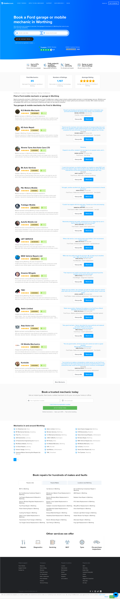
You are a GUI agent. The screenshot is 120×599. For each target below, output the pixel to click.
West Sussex (34, 93)
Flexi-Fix (18, 435)
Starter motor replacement (87, 226)
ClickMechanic (17, 93)
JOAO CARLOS (51, 437)
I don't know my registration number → (25, 43)
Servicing (52, 547)
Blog (68, 3)
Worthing (40, 93)
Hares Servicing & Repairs (85, 435)
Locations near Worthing (84, 482)
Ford (76, 115)
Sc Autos (80, 446)
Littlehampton (25, 435)
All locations (64, 578)
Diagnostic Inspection (87, 277)
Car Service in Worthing (53, 489)
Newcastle (64, 574)
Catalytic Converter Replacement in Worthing (59, 505)
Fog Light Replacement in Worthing (84, 522)
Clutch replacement (86, 115)
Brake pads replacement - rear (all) (89, 209)
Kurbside (25, 363)
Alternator (85, 580)
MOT (67, 547)
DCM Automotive (83, 432)
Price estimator (43, 578)
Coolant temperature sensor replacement (87, 370)
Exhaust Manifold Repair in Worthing (56, 512)
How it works (22, 565)
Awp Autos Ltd (27, 325)
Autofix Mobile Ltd (29, 222)
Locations (23, 93)
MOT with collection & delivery (87, 175)
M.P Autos (50, 440)
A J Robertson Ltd (21, 429)
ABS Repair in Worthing (80, 493)
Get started (114, 3)
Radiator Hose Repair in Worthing (83, 497)
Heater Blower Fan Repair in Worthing (84, 515)
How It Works (21, 3)
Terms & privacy (44, 582)
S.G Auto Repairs (20, 446)
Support (49, 3)
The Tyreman (81, 452)
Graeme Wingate (28, 273)
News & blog (43, 568)
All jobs (85, 582)
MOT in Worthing (24, 489)
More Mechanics (60, 382)
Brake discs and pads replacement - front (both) (87, 135)
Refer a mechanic (44, 576)
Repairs (23, 547)
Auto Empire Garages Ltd (85, 429)
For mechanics (43, 574)
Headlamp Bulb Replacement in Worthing (58, 515)
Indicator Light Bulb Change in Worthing (85, 512)
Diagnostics (38, 547)
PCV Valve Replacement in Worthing (84, 501)
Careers (42, 580)
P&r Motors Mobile (29, 188)
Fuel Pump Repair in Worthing (27, 505)
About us (42, 565)
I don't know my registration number (60, 404)
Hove (28, 429)
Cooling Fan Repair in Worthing (28, 512)
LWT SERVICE (27, 239)
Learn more (102, 594)
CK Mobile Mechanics (30, 344)
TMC (23, 290)
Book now (89, 119)
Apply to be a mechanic (36, 3)
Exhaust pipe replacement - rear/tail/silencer (87, 243)
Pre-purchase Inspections (97, 548)
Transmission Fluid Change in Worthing (30, 519)
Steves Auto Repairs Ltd (84, 449)
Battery (84, 576)
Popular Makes (55, 482)
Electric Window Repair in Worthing (56, 519)
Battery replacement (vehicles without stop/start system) (87, 313)
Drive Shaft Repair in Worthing (82, 508)
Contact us (21, 570)
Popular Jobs (30, 482)
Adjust (106, 596)
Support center (22, 568)
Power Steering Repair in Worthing (29, 508)
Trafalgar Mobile (28, 205)
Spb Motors (50, 449)
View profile (78, 119)
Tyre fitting (87, 155)
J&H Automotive (20, 437)
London (63, 565)
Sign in (104, 3)
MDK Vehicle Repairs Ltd (31, 256)
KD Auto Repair (27, 127)
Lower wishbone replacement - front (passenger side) (87, 296)
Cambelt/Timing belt (88, 572)
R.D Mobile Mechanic (30, 110)
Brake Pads (85, 570)
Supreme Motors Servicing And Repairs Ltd (28, 452)
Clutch (84, 574)
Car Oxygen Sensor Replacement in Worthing (32, 522)
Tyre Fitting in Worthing (53, 522)
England (28, 93)
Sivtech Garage (20, 449)
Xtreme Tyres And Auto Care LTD (35, 147)
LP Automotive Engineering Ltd (25, 440)
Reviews (51, 47)
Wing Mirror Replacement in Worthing (84, 505)
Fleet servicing (43, 572)
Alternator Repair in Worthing (82, 519)
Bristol (62, 572)
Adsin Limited (27, 308)
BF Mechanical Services (22, 432)
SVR (48, 446)
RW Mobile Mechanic (84, 443)
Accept (112, 596)
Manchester (64, 568)
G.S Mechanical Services (54, 435)
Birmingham (64, 570)
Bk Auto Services (28, 168)
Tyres (82, 547)
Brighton (90, 432)
